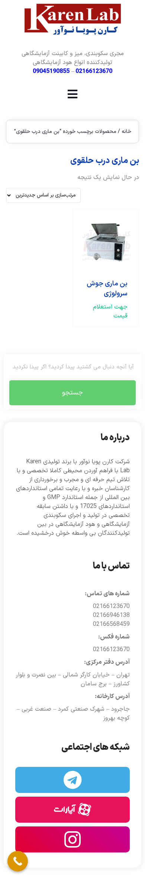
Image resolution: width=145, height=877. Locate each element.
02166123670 (93, 71)
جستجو (72, 393)
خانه (126, 131)
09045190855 (51, 71)
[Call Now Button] (17, 861)
